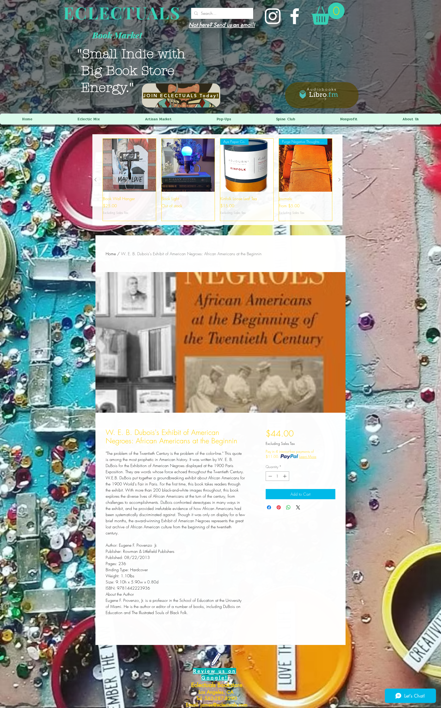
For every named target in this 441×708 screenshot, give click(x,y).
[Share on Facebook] (269, 507)
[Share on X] (298, 507)
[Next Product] (339, 180)
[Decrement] (269, 476)
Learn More (307, 456)
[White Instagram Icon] (272, 16)
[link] (328, 14)
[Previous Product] (95, 180)
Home (111, 254)
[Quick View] (129, 165)
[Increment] (285, 476)
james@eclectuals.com (224, 705)
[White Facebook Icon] (294, 16)
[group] (217, 179)
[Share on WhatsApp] (288, 507)
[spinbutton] (277, 476)
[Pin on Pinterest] (279, 507)
